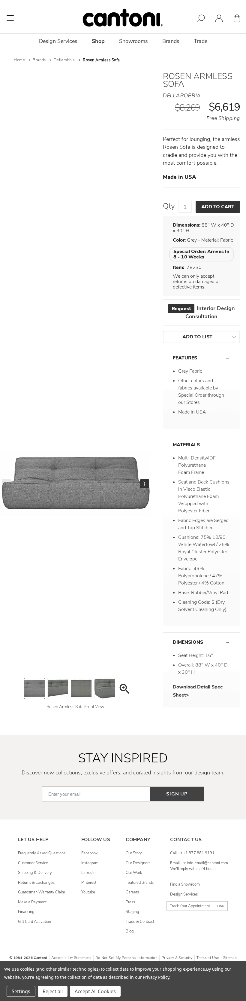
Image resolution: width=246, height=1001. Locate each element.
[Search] (201, 19)
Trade (200, 41)
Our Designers (138, 863)
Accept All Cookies (95, 991)
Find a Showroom (185, 884)
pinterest (88, 882)
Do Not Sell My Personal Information (126, 957)
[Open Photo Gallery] (124, 690)
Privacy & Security (177, 957)
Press (130, 902)
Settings (21, 991)
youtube (88, 892)
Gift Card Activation (34, 921)
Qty (169, 206)
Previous (6, 483)
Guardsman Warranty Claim (41, 892)
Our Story (134, 853)
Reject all (53, 991)
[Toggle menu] (10, 18)
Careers (132, 892)
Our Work (134, 872)
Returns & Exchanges (36, 882)
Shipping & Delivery (35, 872)
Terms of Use (207, 957)
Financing (26, 911)
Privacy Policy (156, 977)
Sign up (177, 794)
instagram (89, 863)
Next (144, 483)
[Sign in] (219, 19)
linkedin (88, 872)
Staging (132, 911)
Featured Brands (140, 882)
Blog (130, 931)
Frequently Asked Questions (41, 853)
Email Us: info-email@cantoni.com (199, 863)
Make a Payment (32, 902)
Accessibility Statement (71, 957)
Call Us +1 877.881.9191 (192, 853)
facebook (89, 853)
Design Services (184, 894)
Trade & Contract (140, 921)
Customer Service (33, 863)
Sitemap (230, 957)
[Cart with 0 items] (237, 19)
